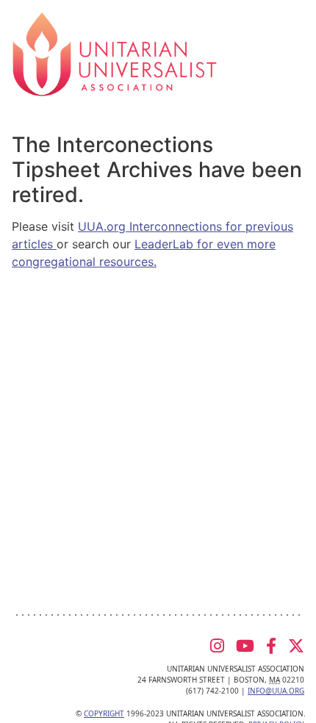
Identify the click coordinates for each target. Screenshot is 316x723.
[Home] (115, 53)
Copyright (104, 713)
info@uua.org (276, 691)
